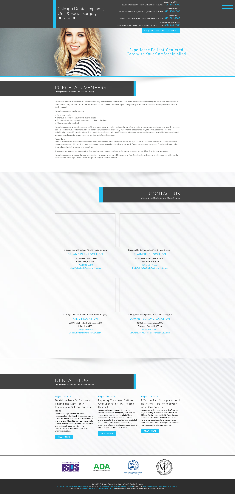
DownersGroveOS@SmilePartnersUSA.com (149, 332)
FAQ (149, 488)
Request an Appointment (161, 30)
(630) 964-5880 (172, 25)
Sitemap (153, 488)
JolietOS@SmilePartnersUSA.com (85, 332)
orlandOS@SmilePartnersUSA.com (85, 268)
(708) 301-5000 (172, 4)
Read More (64, 437)
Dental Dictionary (141, 488)
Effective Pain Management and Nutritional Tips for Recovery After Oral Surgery (160, 403)
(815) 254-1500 (172, 11)
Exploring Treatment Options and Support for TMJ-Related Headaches (116, 403)
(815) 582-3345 (172, 18)
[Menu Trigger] (227, 7)
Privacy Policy (161, 488)
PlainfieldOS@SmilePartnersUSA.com (150, 268)
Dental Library (130, 488)
